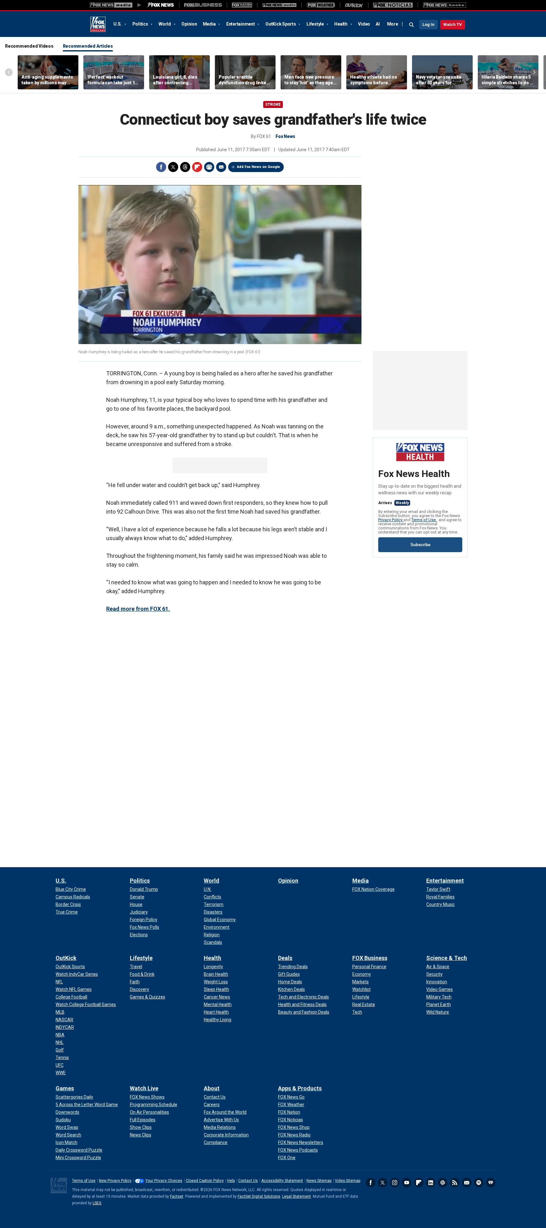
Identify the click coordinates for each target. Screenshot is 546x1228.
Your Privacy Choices (163, 1180)
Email (221, 167)
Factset (176, 1196)
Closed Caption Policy (205, 1180)
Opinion (189, 24)
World (165, 24)
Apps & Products (300, 1088)
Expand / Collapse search (411, 25)
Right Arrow (534, 72)
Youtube (406, 1182)
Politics (140, 24)
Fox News (98, 24)
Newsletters (466, 1182)
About (212, 1088)
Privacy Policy (390, 519)
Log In (428, 24)
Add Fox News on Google (258, 167)
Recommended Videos (29, 46)
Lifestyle (315, 24)
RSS (454, 1182)
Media (210, 24)
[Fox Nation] (242, 5)
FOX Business (369, 958)
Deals (285, 958)
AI (378, 24)
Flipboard (197, 167)
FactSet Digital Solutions (259, 1196)
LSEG (97, 1203)
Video (364, 24)
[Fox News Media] (161, 5)
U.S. (118, 24)
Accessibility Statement (282, 1180)
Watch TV (452, 24)
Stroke (273, 104)
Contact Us (248, 1180)
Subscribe (420, 544)
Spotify (478, 1182)
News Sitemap (318, 1180)
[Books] (445, 5)
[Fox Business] (203, 5)
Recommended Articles (88, 46)
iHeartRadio (490, 1182)
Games (65, 1088)
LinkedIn (430, 1182)
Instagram (394, 1182)
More (392, 24)
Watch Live (144, 1088)
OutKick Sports (281, 24)
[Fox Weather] (320, 5)
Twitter (173, 167)
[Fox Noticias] (393, 5)
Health (341, 24)
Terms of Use (424, 519)
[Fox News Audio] (279, 5)
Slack (442, 1182)
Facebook (161, 167)
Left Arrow (9, 72)
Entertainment (241, 24)
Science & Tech (446, 958)
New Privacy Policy (115, 1180)
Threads (185, 167)
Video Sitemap (347, 1180)
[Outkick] (354, 5)
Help (231, 1180)
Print (209, 167)
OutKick (66, 958)
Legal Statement (296, 1196)
